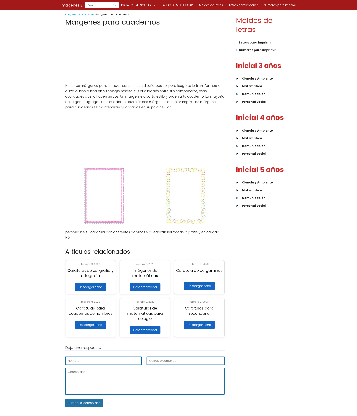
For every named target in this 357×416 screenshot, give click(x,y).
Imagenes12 (72, 5)
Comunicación (254, 94)
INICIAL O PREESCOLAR (136, 5)
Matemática (252, 86)
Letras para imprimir (243, 5)
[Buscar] (115, 5)
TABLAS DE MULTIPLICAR (177, 5)
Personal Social (254, 102)
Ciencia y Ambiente (257, 78)
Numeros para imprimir (280, 5)
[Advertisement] (144, 55)
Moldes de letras (211, 5)
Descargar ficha (90, 287)
